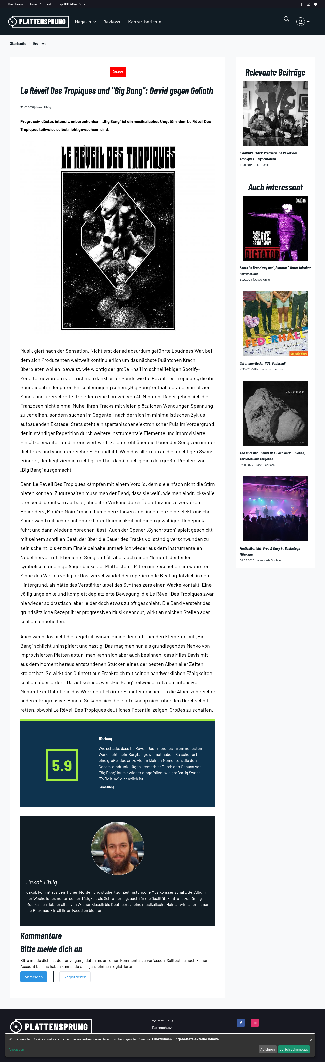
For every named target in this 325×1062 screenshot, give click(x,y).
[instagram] (308, 4)
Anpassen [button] (16, 1049)
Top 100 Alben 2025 (72, 4)
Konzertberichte (144, 21)
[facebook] (301, 4)
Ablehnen (267, 1049)
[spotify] (315, 4)
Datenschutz (162, 1027)
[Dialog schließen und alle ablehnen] (311, 1037)
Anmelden (34, 976)
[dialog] (160, 1045)
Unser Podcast (40, 4)
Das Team (15, 4)
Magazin (83, 21)
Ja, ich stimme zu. (294, 1049)
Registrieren (75, 976)
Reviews (111, 21)
